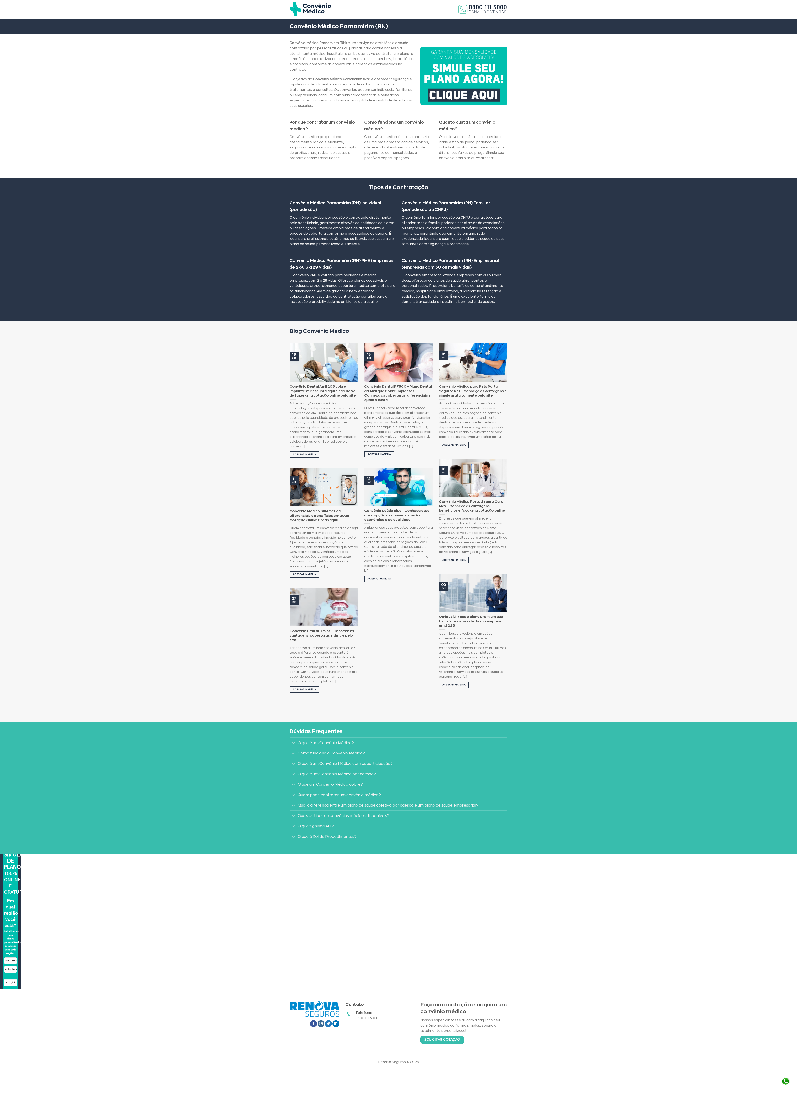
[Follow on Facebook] (313, 1023)
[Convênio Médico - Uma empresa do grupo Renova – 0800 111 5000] (310, 9)
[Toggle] (294, 743)
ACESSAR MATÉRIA (304, 454)
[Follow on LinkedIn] (335, 1023)
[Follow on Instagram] (321, 1023)
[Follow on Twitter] (328, 1023)
